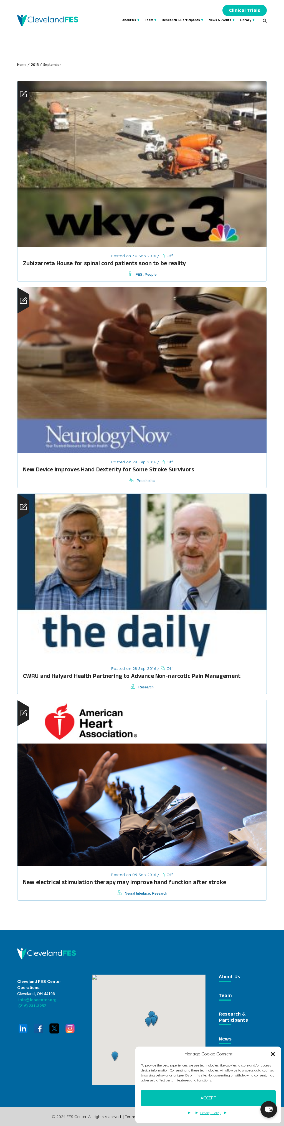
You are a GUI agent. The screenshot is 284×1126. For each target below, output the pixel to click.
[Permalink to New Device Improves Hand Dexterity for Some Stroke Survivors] (142, 451)
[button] (273, 1054)
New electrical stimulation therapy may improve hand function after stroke (124, 883)
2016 (35, 65)
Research (146, 687)
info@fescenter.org (37, 1000)
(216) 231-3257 (31, 1006)
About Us (129, 20)
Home (22, 65)
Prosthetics (146, 481)
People (150, 274)
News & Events (220, 20)
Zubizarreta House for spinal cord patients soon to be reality (104, 264)
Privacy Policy (210, 1113)
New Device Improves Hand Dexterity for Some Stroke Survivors (108, 470)
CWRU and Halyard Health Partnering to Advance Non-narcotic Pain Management (131, 677)
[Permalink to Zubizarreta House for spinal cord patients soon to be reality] (142, 245)
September (52, 65)
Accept (208, 1098)
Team (149, 20)
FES (139, 274)
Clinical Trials (244, 11)
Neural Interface (137, 893)
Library (245, 20)
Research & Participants (181, 20)
